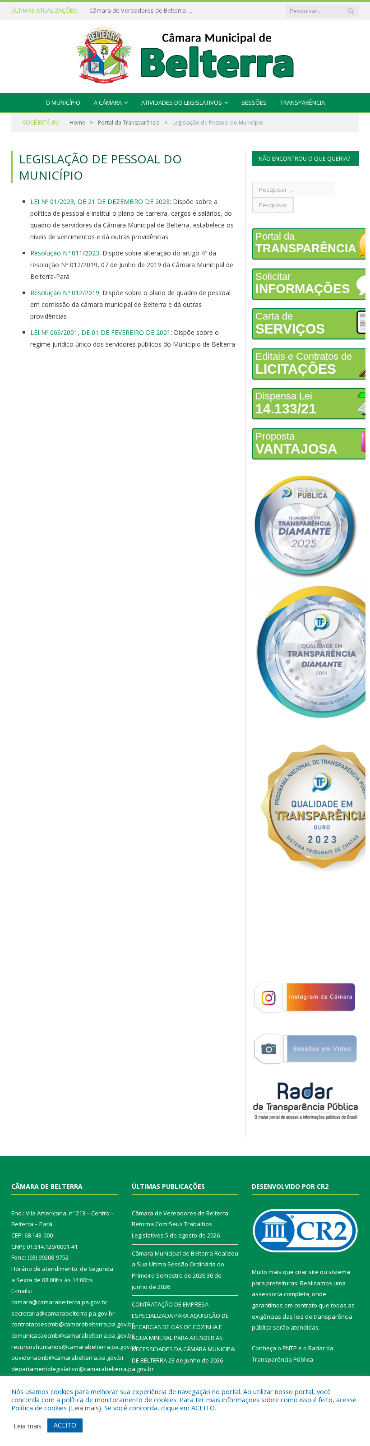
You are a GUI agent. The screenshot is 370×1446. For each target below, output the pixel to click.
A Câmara (108, 102)
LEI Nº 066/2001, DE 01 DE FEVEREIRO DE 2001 (100, 332)
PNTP (289, 1348)
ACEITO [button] (65, 1425)
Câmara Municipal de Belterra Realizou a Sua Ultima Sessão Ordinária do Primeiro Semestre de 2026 (143, 10)
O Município (63, 102)
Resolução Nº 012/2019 (64, 292)
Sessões (254, 102)
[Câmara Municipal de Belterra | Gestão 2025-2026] (185, 54)
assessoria (267, 1294)
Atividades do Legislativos (181, 102)
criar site (307, 1272)
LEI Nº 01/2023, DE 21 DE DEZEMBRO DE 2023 (100, 201)
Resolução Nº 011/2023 (64, 253)
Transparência (302, 102)
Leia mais (85, 1407)
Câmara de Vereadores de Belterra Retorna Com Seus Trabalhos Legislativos (180, 1224)
